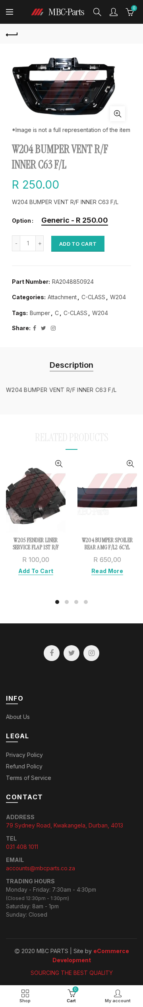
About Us (18, 716)
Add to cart (78, 244)
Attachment (62, 297)
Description (71, 365)
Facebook (52, 653)
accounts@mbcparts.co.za (40, 868)
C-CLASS (93, 297)
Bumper (40, 313)
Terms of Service (28, 777)
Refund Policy (24, 766)
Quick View (59, 464)
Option (21, 221)
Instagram (91, 653)
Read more (107, 571)
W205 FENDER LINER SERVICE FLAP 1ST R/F (36, 544)
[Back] (12, 34)
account (114, 12)
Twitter (71, 653)
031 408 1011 (22, 846)
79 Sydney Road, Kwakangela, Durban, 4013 (64, 825)
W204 (118, 297)
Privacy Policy (24, 754)
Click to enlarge (117, 113)
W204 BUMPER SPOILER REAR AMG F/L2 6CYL (107, 544)
